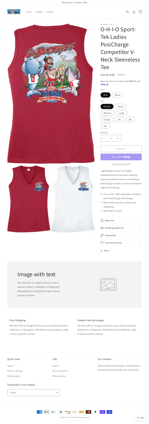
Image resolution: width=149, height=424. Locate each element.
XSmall (107, 106)
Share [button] (106, 250)
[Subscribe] (56, 392)
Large (121, 113)
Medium (107, 113)
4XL (105, 126)
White (117, 95)
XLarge (107, 119)
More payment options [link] (121, 164)
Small (120, 106)
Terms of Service (15, 371)
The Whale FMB (70, 417)
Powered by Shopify (83, 417)
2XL (119, 119)
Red (105, 95)
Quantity (104, 132)
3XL (130, 119)
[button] (127, 12)
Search (10, 366)
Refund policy (13, 376)
